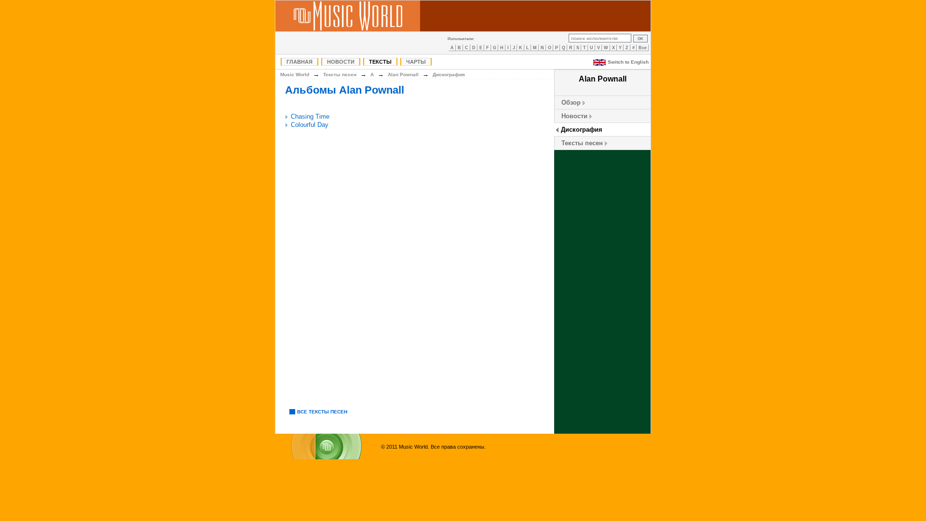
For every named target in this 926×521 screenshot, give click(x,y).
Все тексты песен (322, 411)
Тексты (380, 62)
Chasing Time (310, 116)
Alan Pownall (403, 74)
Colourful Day (309, 124)
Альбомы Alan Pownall (344, 90)
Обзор (571, 102)
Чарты (416, 62)
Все (643, 47)
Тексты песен (582, 143)
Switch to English (628, 62)
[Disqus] (415, 266)
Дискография (581, 129)
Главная (299, 62)
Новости (340, 62)
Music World (294, 74)
